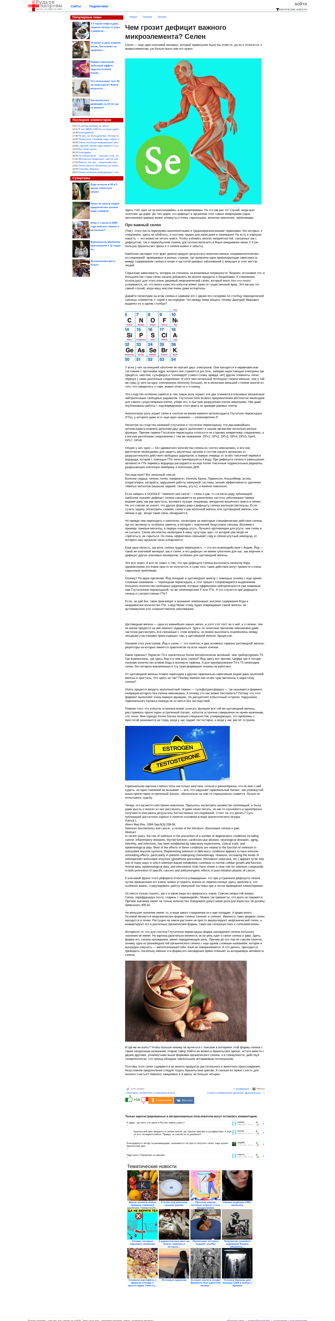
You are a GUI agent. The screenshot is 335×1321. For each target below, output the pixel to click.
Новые (133, 16)
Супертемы (81, 178)
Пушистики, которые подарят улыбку (206, 1242)
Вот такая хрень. (87, 149)
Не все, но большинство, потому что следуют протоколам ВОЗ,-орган (118, 135)
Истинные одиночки (174, 1279)
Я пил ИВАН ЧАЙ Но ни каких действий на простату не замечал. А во (118, 129)
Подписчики (98, 6)
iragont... (241, 1154)
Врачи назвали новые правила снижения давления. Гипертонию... (142, 1205)
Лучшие (162, 16)
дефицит (141, 1089)
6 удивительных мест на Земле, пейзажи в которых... (174, 1244)
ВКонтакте (187, 1100)
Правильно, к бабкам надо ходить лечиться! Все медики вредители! (117, 139)
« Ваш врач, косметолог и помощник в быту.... (151, 1092)
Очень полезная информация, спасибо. (101, 172)
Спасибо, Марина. (88, 168)
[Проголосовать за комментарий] (258, 1125)
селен (133, 1089)
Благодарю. (85, 152)
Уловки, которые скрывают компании (142, 1242)
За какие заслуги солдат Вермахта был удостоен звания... (206, 1282)
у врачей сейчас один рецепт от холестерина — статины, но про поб (117, 145)
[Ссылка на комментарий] (128, 1125)
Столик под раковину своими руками (174, 1203)
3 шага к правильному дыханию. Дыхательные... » (236, 1092)
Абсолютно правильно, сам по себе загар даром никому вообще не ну (118, 159)
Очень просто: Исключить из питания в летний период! (109, 165)
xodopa (240, 1122)
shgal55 (241, 1143)
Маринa (261, 1089)
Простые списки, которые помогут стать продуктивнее (205, 1205)
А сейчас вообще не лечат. (93, 125)
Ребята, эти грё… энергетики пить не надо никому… (108, 162)
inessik (240, 1131)
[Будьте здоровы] (45, 11)
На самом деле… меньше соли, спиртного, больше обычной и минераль (120, 155)
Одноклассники (164, 1100)
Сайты (76, 6)
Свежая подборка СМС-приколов (237, 1203)
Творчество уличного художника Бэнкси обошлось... (237, 1244)
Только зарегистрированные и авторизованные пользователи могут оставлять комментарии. (191, 1116)
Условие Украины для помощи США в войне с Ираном (237, 1282)
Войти (301, 3)
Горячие (147, 16)
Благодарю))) (86, 132)
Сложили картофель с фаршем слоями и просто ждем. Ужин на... (142, 1282)
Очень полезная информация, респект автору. (105, 142)
